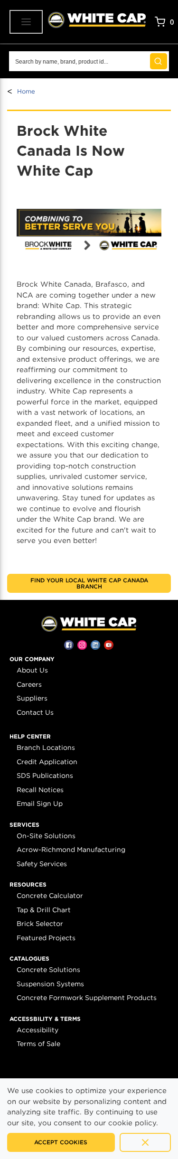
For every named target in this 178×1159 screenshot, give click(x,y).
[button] (32, 659)
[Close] (145, 1142)
